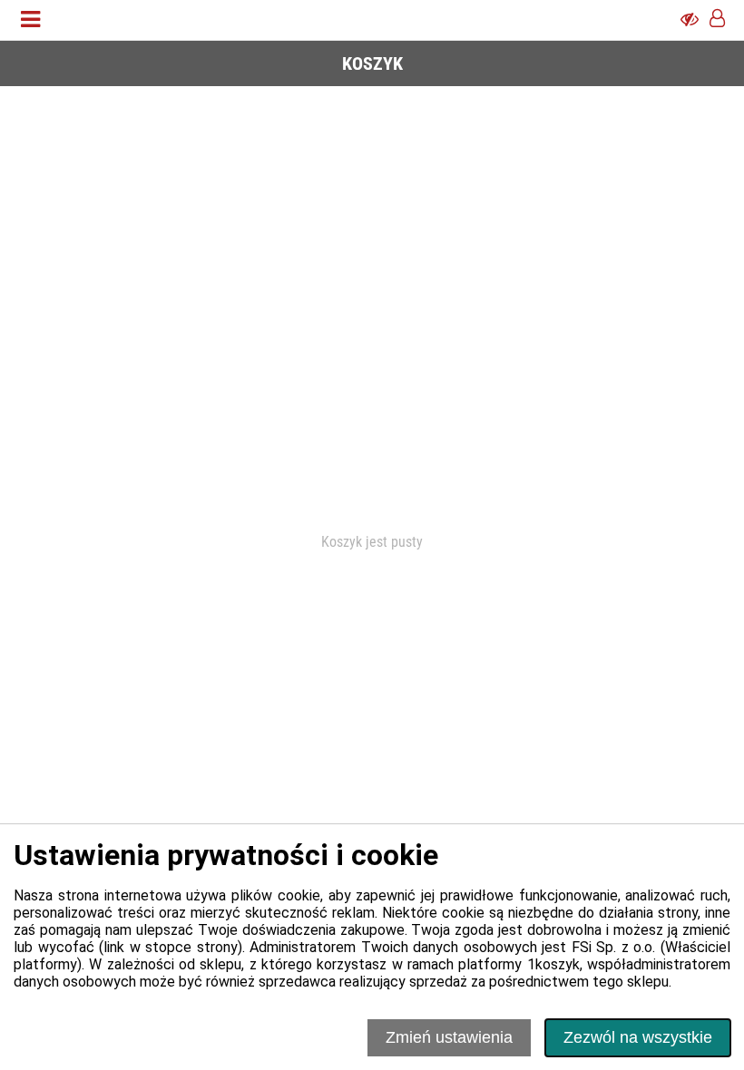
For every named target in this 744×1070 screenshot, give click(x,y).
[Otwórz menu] (30, 20)
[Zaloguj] (717, 20)
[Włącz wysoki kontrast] (689, 20)
